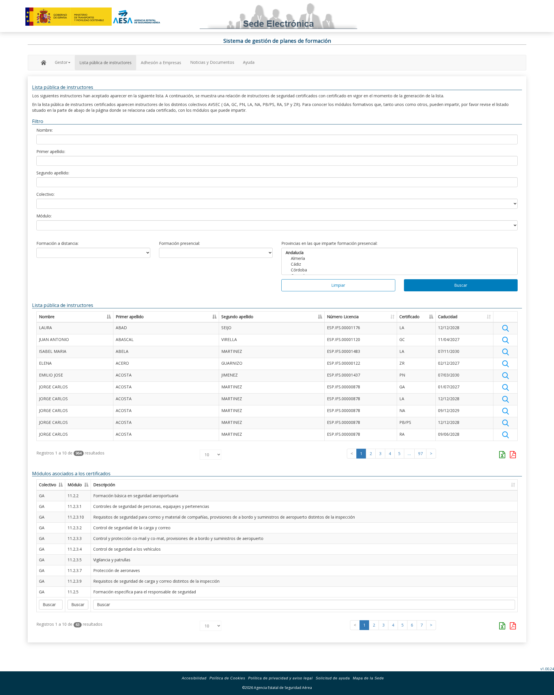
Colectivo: (45, 194)
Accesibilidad (194, 678)
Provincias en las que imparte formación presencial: (329, 243)
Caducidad (447, 316)
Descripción (104, 484)
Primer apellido (130, 316)
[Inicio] (43, 62)
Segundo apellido (237, 316)
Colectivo (47, 484)
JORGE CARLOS (53, 387)
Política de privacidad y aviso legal (280, 678)
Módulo (75, 484)
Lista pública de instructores (105, 62)
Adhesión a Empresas (161, 62)
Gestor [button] (61, 62)
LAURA (45, 327)
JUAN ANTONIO (54, 339)
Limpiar (338, 285)
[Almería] (399, 258)
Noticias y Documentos (212, 62)
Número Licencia (343, 316)
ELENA (45, 363)
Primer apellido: (50, 151)
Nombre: (44, 130)
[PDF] (513, 454)
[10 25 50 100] (210, 453)
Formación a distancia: (57, 243)
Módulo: (44, 216)
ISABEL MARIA (52, 351)
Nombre (47, 316)
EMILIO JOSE (51, 375)
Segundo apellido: (52, 173)
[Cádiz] (399, 264)
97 (420, 453)
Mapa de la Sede (368, 678)
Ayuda (248, 62)
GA (41, 495)
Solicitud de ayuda (333, 678)
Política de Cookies (227, 678)
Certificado (409, 316)
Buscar (460, 285)
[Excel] (502, 454)
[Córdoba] (399, 270)
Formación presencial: (179, 243)
